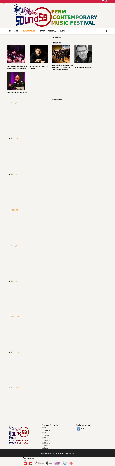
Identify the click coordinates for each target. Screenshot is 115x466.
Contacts (42, 31)
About (16, 31)
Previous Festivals (28, 31)
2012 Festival (46, 428)
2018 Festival (46, 443)
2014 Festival (46, 433)
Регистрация (52, 31)
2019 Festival (46, 445)
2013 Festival (46, 430)
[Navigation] (106, 31)
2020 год (45, 448)
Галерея (62, 31)
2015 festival (46, 435)
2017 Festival (46, 440)
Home (9, 31)
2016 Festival (46, 438)
